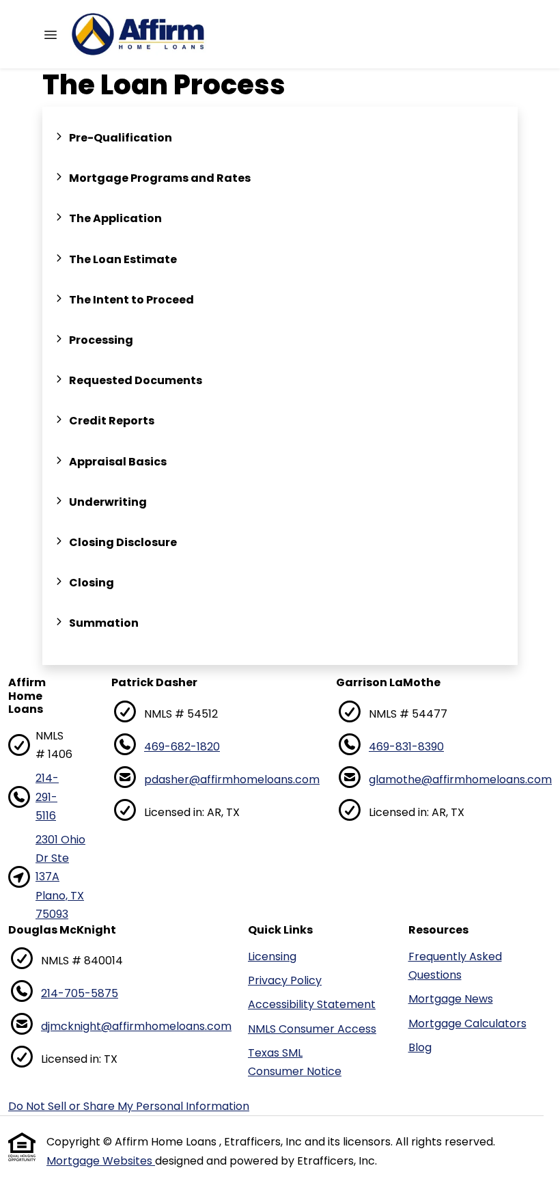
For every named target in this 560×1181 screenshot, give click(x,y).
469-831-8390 (406, 747)
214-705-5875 (79, 993)
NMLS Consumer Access (312, 1029)
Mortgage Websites (100, 1161)
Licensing (272, 956)
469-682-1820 (182, 747)
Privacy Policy (285, 980)
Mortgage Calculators (467, 1023)
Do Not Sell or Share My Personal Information (128, 1106)
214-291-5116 (47, 796)
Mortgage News (450, 999)
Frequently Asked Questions (455, 966)
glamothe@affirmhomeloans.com (460, 779)
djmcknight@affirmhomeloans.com (136, 1026)
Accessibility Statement (312, 1004)
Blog (420, 1047)
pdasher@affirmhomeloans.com (232, 779)
